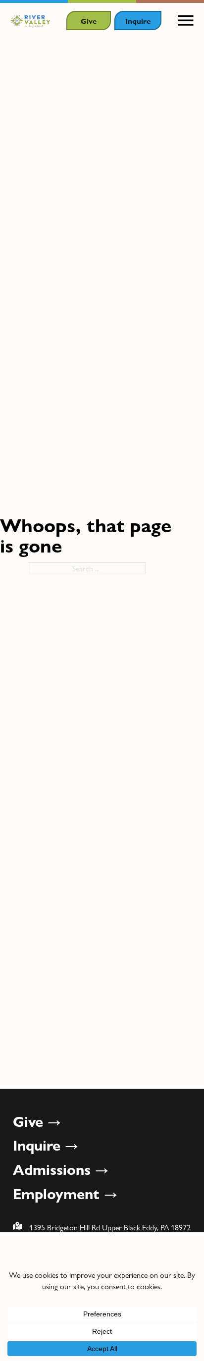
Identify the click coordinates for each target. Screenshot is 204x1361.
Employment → (65, 1193)
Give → (37, 1120)
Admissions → (61, 1168)
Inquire (138, 20)
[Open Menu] (186, 20)
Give (89, 20)
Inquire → (46, 1144)
